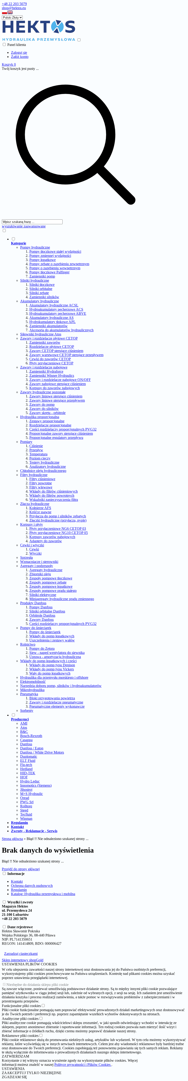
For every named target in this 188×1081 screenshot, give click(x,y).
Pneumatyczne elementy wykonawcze (57, 706)
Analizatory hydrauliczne (47, 466)
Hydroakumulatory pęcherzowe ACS (56, 309)
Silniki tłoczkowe (42, 285)
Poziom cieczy (39, 458)
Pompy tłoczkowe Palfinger (49, 272)
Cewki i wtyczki (32, 545)
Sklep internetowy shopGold (22, 960)
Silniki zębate (39, 293)
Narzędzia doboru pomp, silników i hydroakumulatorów (61, 686)
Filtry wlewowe (40, 487)
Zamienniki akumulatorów (48, 326)
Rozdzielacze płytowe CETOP (51, 347)
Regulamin (19, 890)
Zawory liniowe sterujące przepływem (57, 400)
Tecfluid (26, 814)
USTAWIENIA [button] (13, 1069)
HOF (24, 777)
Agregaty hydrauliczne (45, 570)
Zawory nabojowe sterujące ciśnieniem (57, 384)
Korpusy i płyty (31, 524)
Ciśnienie (36, 446)
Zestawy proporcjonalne (46, 421)
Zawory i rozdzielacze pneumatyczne (56, 702)
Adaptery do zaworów (45, 541)
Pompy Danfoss (41, 607)
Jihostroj (26, 790)
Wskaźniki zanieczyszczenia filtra (53, 500)
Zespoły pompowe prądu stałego (53, 591)
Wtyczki (35, 553)
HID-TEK (27, 773)
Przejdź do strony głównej (21, 869)
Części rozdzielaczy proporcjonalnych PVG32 (63, 429)
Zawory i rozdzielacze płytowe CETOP (49, 338)
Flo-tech (26, 765)
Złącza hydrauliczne (34, 504)
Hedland (26, 769)
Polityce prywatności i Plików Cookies (82, 1065)
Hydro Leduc (30, 781)
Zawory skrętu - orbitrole (47, 413)
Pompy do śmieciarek (35, 628)
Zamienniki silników (44, 297)
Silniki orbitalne (40, 289)
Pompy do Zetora (42, 648)
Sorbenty (26, 710)
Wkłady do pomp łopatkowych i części (48, 661)
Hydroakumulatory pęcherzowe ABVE (57, 313)
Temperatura (38, 454)
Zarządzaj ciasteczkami (21, 954)
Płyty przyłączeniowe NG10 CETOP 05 (58, 533)
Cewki (34, 549)
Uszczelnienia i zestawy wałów (52, 640)
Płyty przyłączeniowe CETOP (51, 363)
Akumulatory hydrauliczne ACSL (53, 305)
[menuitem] (80, 475)
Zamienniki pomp (42, 276)
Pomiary (26, 442)
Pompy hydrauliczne (35, 247)
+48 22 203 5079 (14, 4)
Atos (23, 727)
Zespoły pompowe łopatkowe (50, 586)
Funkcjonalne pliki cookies (21, 1006)
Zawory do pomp (42, 404)
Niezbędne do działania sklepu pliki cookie (37, 985)
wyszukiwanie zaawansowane (24, 226)
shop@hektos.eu (14, 8)
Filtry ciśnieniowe (42, 479)
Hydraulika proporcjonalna (39, 417)
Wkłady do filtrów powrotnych (51, 495)
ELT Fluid (27, 761)
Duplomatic (28, 756)
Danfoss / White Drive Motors (42, 752)
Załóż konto (19, 57)
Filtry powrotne (40, 483)
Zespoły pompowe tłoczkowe (50, 578)
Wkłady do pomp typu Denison (52, 665)
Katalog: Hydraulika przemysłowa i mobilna (43, 894)
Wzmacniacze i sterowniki (39, 562)
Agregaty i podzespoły (36, 566)
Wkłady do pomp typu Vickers (51, 669)
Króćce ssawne (40, 512)
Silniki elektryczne (42, 595)
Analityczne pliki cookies (20, 1019)
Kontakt (17, 881)
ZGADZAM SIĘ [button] (14, 1077)
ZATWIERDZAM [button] (15, 1056)
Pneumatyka (29, 694)
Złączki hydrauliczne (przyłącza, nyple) (57, 520)
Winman (26, 818)
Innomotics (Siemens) (36, 785)
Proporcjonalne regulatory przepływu (56, 438)
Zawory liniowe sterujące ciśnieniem (55, 396)
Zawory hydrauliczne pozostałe (43, 392)
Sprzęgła (26, 557)
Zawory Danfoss (41, 619)
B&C (24, 732)
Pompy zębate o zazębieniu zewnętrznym (59, 264)
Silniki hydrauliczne (34, 280)
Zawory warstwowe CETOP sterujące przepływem (66, 355)
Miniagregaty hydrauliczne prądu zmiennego (61, 599)
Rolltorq (26, 806)
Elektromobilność (33, 682)
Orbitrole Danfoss (42, 615)
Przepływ (36, 450)
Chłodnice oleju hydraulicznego (43, 471)
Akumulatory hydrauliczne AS (51, 318)
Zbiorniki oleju (40, 574)
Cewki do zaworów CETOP (50, 359)
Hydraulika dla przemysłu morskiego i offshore (54, 677)
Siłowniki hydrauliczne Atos (40, 334)
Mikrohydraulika (32, 690)
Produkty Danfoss (33, 603)
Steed (24, 810)
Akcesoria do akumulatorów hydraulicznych (61, 330)
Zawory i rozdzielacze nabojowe (43, 367)
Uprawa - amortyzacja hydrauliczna (55, 657)
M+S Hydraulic (31, 794)
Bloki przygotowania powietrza (52, 698)
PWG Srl (26, 802)
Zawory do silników (44, 409)
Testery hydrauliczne (44, 462)
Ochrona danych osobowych (32, 886)
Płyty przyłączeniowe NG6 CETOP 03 (57, 529)
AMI (23, 723)
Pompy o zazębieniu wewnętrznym (54, 268)
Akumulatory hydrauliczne (39, 301)
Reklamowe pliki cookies (20, 1036)
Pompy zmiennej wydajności (50, 256)
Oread (24, 798)
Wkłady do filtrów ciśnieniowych (53, 491)
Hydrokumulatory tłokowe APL (52, 322)
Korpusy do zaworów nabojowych (54, 388)
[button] (4, 13)
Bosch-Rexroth (31, 736)
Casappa (26, 740)
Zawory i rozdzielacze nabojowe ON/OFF (60, 380)
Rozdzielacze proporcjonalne (50, 425)
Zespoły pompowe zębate (47, 582)
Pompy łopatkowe (42, 260)
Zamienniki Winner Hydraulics (51, 375)
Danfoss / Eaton (31, 748)
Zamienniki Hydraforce (46, 371)
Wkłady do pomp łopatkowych (51, 636)
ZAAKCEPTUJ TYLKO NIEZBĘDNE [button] (31, 1073)
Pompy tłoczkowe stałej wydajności (55, 251)
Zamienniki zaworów (44, 342)
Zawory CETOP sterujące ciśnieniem (56, 351)
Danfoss (26, 744)
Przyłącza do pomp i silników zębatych (57, 516)
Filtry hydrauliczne (33, 475)
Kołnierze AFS (40, 508)
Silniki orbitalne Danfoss (47, 611)
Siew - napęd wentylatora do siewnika (57, 653)
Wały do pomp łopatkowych (49, 673)
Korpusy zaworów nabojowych (52, 537)
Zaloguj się (19, 52)
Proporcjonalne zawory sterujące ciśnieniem (61, 433)
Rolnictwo (27, 644)
